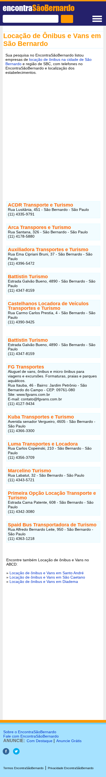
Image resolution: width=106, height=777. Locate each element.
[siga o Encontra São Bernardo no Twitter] (16, 753)
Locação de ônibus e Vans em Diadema (44, 581)
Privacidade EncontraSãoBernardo (70, 768)
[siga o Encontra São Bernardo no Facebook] (6, 753)
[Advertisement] (53, 134)
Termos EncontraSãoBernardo (23, 768)
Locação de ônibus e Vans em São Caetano (47, 577)
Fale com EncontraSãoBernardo (31, 736)
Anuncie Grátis (69, 741)
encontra (38, 8)
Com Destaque (39, 741)
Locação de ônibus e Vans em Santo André (47, 573)
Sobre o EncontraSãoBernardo (29, 732)
